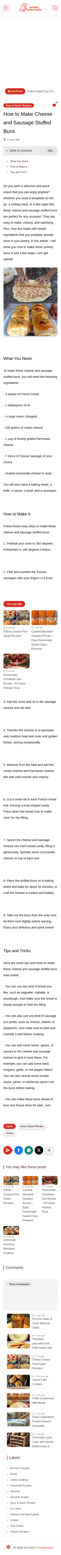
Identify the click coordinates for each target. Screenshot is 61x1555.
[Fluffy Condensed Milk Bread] (18, 1400)
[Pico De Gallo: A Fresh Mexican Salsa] (18, 1321)
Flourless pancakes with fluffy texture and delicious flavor (42, 1344)
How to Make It (18, 166)
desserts (15, 1491)
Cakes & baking (19, 1479)
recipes (10, 1133)
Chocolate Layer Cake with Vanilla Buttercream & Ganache (42, 1442)
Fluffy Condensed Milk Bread (43, 1400)
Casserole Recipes (21, 1485)
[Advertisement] (30, 52)
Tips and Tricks (18, 172)
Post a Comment (19, 1284)
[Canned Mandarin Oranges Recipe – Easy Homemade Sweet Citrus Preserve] (44, 617)
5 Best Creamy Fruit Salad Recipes (15, 633)
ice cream (15, 1508)
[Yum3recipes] (30, 8)
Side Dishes (17, 1525)
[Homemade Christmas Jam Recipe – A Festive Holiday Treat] (16, 661)
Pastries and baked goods (24, 1514)
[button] (18, 1150)
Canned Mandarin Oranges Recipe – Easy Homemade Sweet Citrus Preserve (42, 640)
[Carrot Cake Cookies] (18, 1382)
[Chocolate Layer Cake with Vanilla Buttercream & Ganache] (18, 1440)
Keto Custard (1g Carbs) (42, 91)
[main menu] (5, 8)
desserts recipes (19, 1497)
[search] (55, 8)
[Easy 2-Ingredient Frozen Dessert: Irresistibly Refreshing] (18, 1419)
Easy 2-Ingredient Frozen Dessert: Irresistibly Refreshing (43, 1422)
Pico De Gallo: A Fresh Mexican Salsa (42, 1323)
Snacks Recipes (19, 1531)
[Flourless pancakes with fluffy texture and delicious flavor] (18, 1341)
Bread (13, 1473)
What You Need (19, 161)
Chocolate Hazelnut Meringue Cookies (9, 1246)
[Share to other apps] (49, 1150)
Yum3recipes (46, 1547)
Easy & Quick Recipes (18, 105)
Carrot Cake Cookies (39, 1382)
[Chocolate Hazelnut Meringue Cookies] (11, 1230)
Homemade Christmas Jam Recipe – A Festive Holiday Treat (14, 681)
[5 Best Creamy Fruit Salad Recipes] (16, 617)
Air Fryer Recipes (20, 1468)
